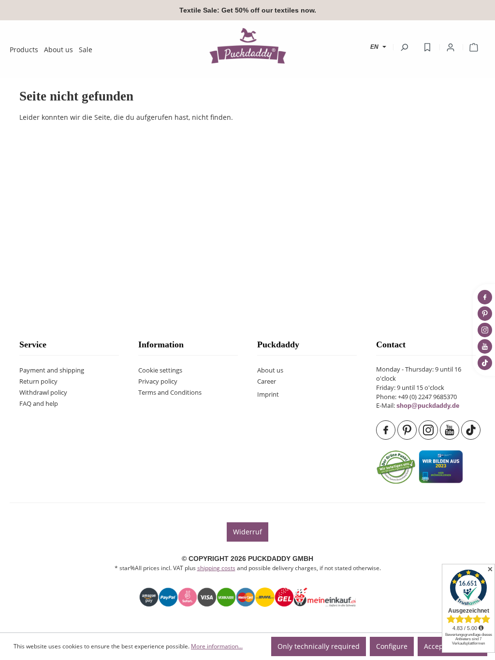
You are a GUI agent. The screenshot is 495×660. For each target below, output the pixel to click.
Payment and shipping (51, 370)
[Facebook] (386, 430)
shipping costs (216, 568)
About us (270, 370)
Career (266, 381)
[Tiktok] (471, 430)
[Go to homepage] (247, 45)
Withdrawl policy (43, 392)
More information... (217, 646)
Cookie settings (160, 370)
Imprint (268, 394)
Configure (392, 646)
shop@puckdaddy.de (427, 405)
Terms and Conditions (170, 392)
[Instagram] (429, 430)
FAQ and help (38, 404)
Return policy (38, 381)
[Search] (404, 47)
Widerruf (247, 531)
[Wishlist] (427, 47)
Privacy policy (157, 381)
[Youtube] (450, 430)
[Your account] (450, 47)
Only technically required (318, 646)
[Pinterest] (408, 430)
